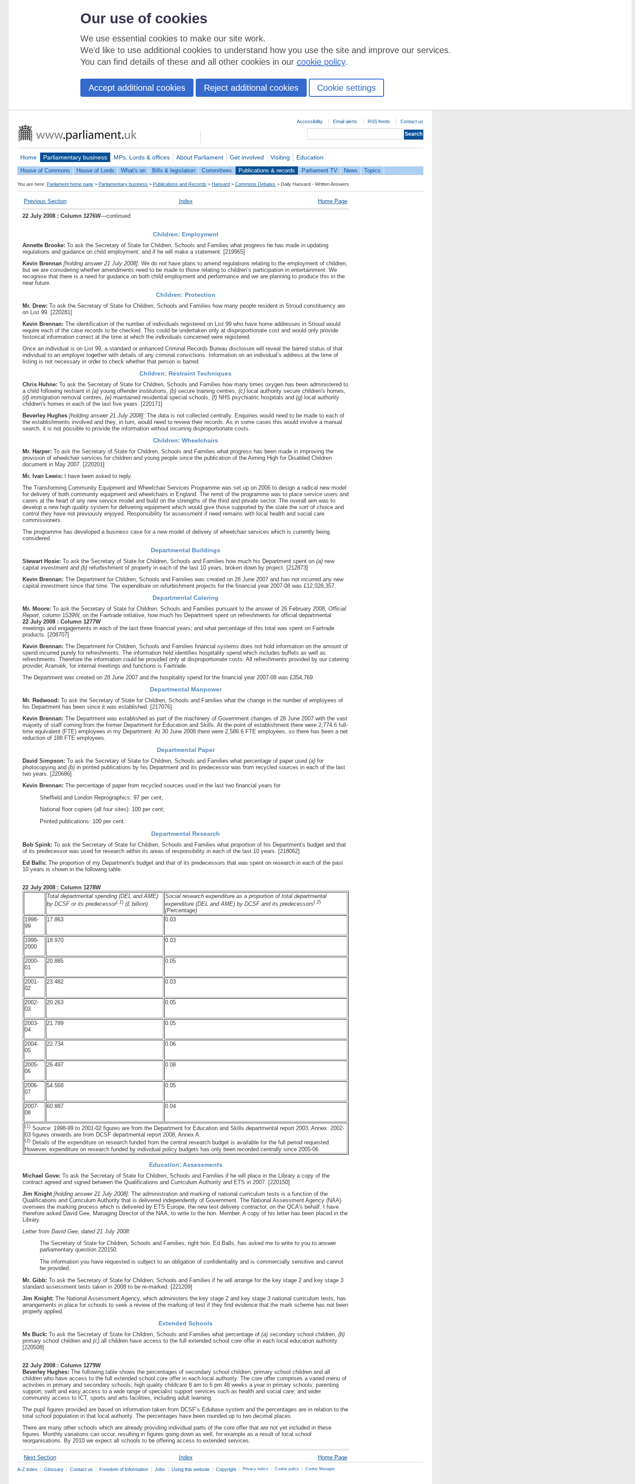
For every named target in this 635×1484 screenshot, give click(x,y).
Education (310, 157)
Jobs (160, 1469)
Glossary (54, 1469)
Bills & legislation (173, 170)
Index (186, 201)
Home (28, 157)
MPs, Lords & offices (142, 157)
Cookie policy (287, 1469)
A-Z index (27, 1469)
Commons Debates (255, 184)
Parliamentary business (75, 157)
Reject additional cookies (251, 87)
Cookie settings (346, 87)
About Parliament (199, 157)
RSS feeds (379, 121)
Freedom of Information (123, 1469)
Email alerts (345, 121)
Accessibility (310, 121)
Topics (372, 170)
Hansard (221, 184)
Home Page (332, 201)
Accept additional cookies (137, 87)
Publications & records (266, 170)
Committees (217, 170)
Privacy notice (255, 1469)
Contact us (411, 121)
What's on (133, 170)
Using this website (190, 1469)
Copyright (226, 1469)
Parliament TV (319, 170)
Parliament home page (70, 184)
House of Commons (45, 170)
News (351, 170)
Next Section (40, 1457)
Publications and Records (179, 184)
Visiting (280, 157)
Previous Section (45, 201)
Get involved (247, 157)
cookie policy (321, 62)
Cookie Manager (320, 1469)
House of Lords (95, 170)
